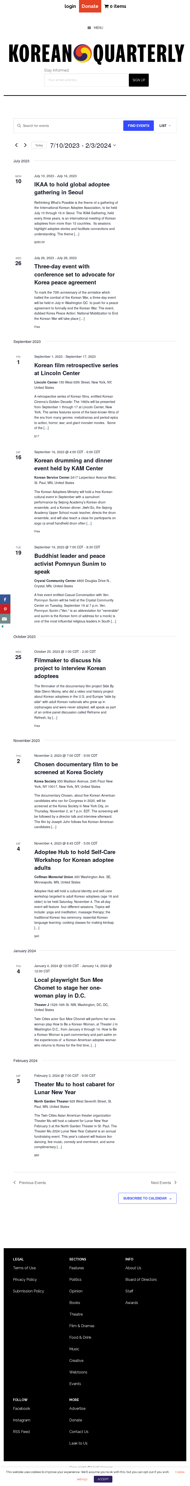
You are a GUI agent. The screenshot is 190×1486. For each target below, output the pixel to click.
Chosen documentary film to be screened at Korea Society (76, 768)
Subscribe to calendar (145, 1198)
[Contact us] (5, 619)
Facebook (21, 1408)
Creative (76, 1360)
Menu (98, 28)
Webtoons (78, 1372)
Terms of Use (24, 1268)
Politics (75, 1279)
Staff (129, 1291)
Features (76, 1268)
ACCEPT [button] (103, 1479)
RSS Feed (21, 1431)
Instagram (21, 1420)
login (70, 6)
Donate (90, 6)
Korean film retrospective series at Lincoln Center (76, 369)
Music (74, 1349)
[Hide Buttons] (2, 626)
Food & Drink (80, 1337)
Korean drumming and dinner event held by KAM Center (73, 464)
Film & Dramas (82, 1326)
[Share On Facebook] (5, 599)
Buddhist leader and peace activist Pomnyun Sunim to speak (70, 563)
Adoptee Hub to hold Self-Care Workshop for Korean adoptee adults (74, 859)
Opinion (75, 1291)
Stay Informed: (56, 70)
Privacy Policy (25, 1279)
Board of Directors (141, 1279)
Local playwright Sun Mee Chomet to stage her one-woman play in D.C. (68, 987)
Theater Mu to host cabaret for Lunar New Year (74, 1088)
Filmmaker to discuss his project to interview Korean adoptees (70, 668)
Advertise (77, 1408)
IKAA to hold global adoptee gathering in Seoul (72, 188)
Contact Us (79, 1431)
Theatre (76, 1314)
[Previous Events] (16, 145)
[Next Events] (25, 145)
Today (39, 145)
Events (75, 1384)
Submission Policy (28, 1291)
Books (74, 1303)
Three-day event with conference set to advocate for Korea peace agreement (74, 274)
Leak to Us (78, 1443)
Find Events (138, 125)
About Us (133, 1268)
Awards (131, 1303)
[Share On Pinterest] (5, 609)
